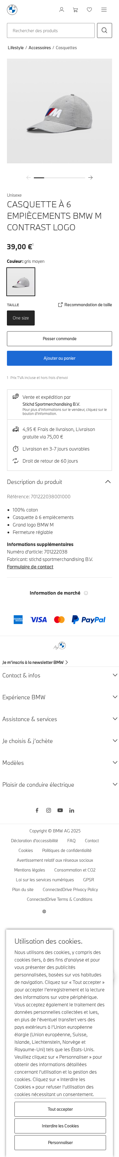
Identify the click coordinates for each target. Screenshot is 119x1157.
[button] (104, 30)
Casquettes (66, 47)
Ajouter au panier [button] (59, 358)
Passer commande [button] (60, 338)
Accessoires (40, 47)
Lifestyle (16, 47)
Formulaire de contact (30, 567)
